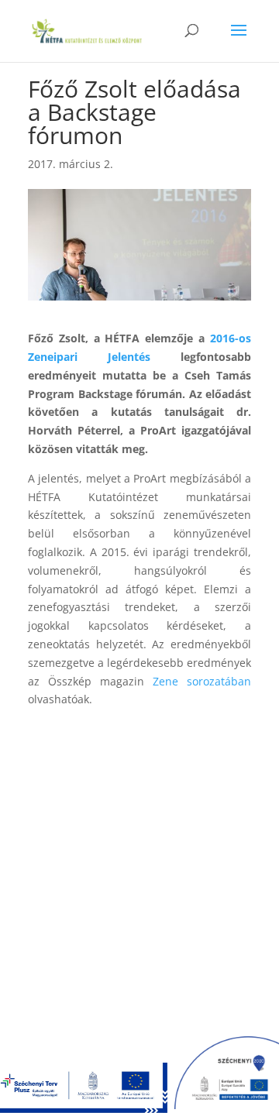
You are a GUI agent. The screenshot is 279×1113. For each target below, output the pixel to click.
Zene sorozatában (202, 681)
